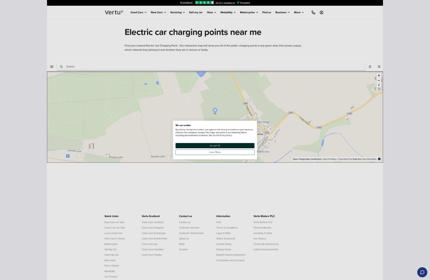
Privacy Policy (226, 135)
